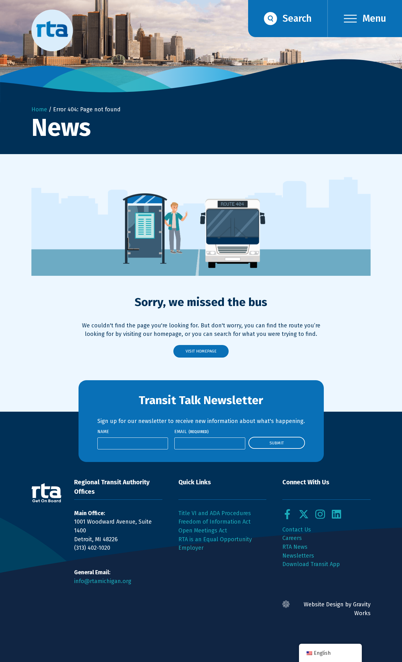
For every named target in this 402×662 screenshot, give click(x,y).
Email (191, 431)
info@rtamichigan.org (102, 581)
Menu (374, 18)
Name (103, 431)
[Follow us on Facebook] (287, 514)
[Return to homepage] (46, 493)
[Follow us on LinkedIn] (336, 514)
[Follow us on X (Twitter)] (304, 514)
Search (297, 18)
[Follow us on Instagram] (320, 514)
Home (39, 109)
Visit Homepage (201, 351)
